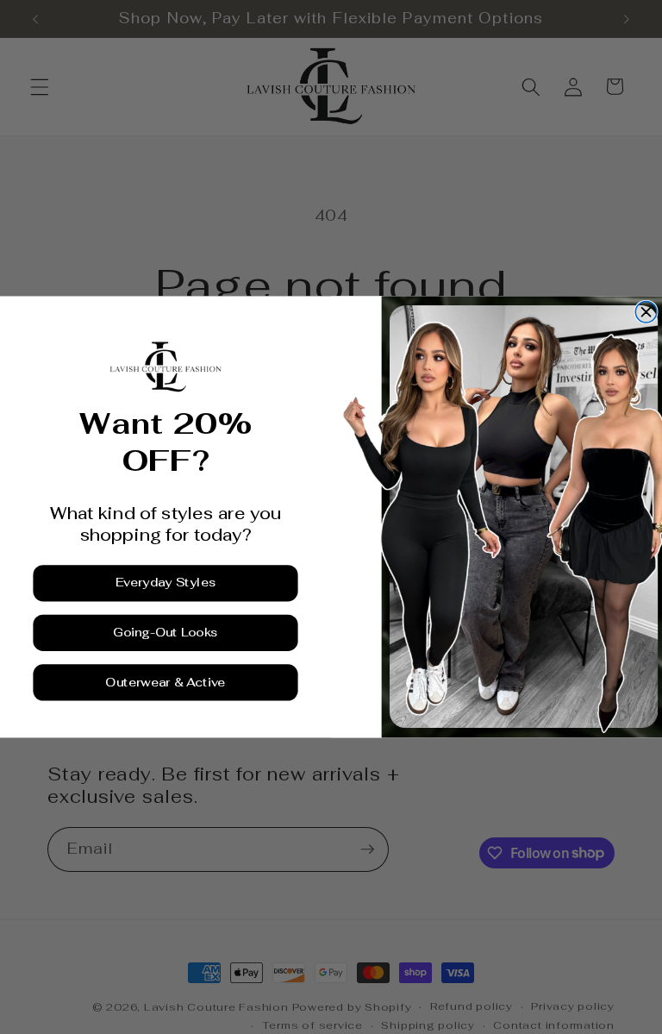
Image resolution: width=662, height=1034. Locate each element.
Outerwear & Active (165, 682)
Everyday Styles (166, 583)
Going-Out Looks (165, 633)
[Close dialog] (646, 312)
